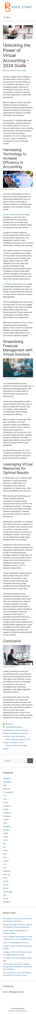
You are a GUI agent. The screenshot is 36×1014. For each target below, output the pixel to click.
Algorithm (7, 778)
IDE (4, 844)
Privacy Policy (13, 1011)
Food (5, 823)
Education (7, 816)
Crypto (5, 809)
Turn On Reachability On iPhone (15, 943)
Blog (4, 785)
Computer (7, 806)
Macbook (6, 871)
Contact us (23, 1011)
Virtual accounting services (14, 215)
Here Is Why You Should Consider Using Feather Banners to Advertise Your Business (17, 966)
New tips (6, 874)
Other (5, 878)
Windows (6, 902)
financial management (12, 733)
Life (4, 868)
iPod (5, 854)
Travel (5, 899)
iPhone (5, 850)
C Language (8, 792)
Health (5, 833)
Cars (5, 799)
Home (5, 837)
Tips (4, 895)
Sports (5, 888)
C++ (4, 796)
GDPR (21, 565)
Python (6, 881)
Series (5, 885)
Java (5, 857)
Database (7, 813)
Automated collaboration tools (15, 284)
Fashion (6, 820)
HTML (5, 840)
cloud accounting (21, 730)
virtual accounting (17, 736)
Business (9, 724)
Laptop (6, 861)
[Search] (30, 760)
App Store (7, 782)
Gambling (7, 826)
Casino (5, 802)
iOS (4, 847)
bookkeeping (8, 730)
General (6, 830)
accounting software (14, 727)
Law (4, 864)
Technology (7, 892)
